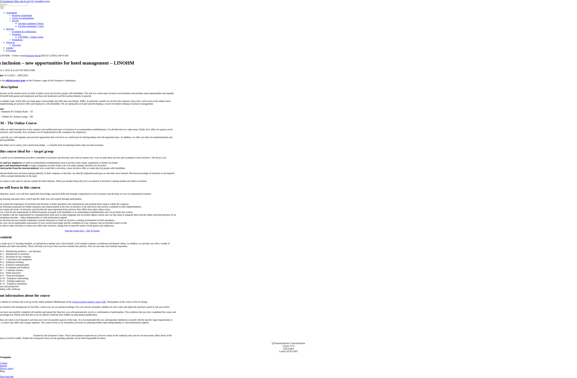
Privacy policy (7, 368)
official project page (16, 80)
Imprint (3, 365)
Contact (3, 363)
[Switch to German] (11, 50)
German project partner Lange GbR (89, 302)
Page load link (7, 376)
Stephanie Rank (32, 55)
